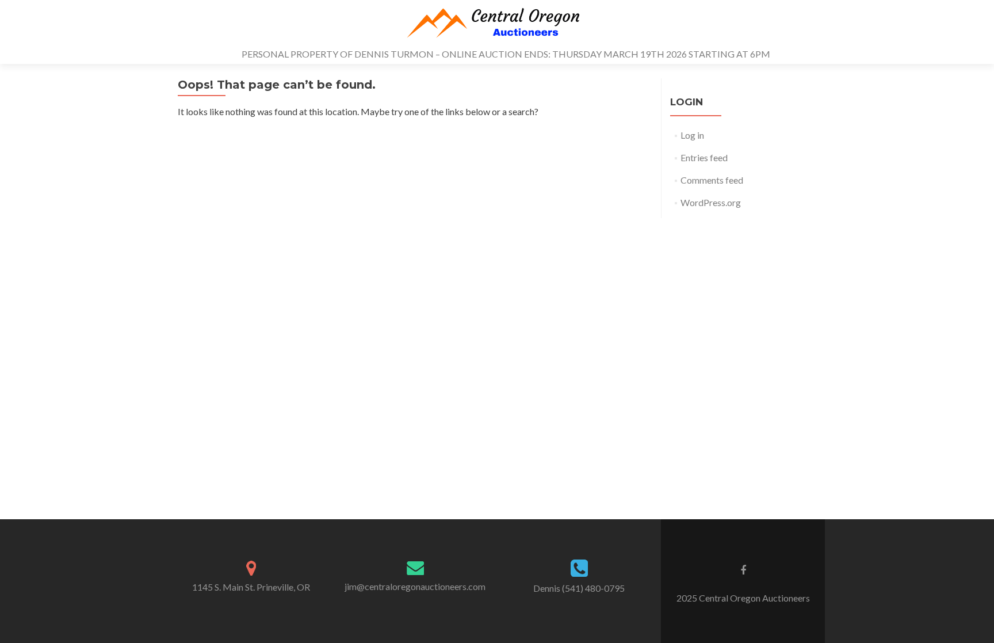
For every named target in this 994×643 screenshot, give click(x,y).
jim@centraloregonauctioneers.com (415, 586)
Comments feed (711, 179)
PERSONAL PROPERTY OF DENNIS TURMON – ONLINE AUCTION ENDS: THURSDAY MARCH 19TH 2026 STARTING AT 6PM (506, 53)
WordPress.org (710, 202)
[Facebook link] (743, 569)
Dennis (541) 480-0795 (579, 588)
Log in (692, 135)
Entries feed (704, 157)
